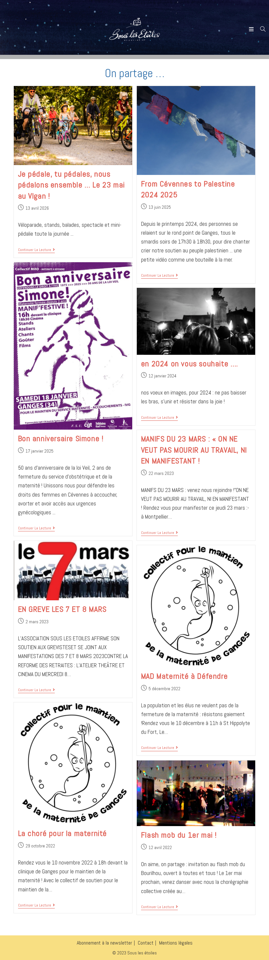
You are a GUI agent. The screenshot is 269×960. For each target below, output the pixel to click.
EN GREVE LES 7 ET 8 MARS (62, 609)
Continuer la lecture (36, 249)
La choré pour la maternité (62, 833)
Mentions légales (176, 942)
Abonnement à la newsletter (104, 942)
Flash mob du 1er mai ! (179, 835)
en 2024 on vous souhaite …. (189, 363)
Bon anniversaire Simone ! (61, 438)
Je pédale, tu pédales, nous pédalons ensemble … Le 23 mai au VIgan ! (71, 185)
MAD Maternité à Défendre (184, 676)
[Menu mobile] (252, 29)
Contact (146, 942)
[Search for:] (260, 29)
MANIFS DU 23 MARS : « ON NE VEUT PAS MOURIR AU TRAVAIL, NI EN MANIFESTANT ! (194, 450)
